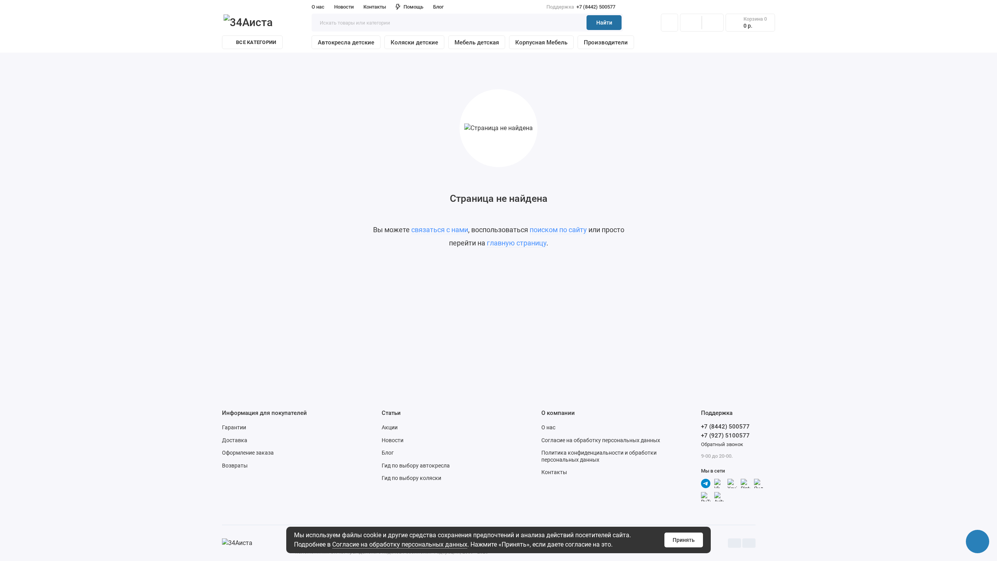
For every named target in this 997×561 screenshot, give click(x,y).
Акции (390, 427)
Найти (604, 22)
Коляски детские (414, 42)
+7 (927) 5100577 (725, 435)
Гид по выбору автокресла (416, 465)
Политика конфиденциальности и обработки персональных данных (599, 456)
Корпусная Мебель (541, 42)
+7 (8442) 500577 (580, 7)
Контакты (374, 7)
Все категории (256, 42)
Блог (438, 7)
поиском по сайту (558, 230)
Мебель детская (476, 42)
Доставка (234, 440)
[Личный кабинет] (669, 23)
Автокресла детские (346, 42)
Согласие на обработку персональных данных (399, 544)
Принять (684, 540)
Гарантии (234, 427)
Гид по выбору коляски (411, 478)
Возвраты (235, 465)
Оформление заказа (248, 453)
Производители (606, 42)
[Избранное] (712, 23)
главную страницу (516, 243)
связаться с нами (439, 230)
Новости (344, 7)
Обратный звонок (722, 444)
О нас (548, 427)
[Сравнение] (690, 23)
